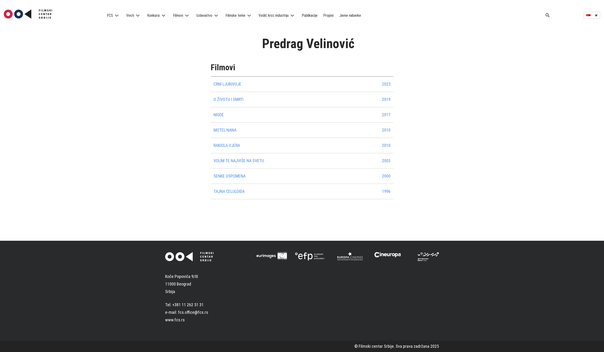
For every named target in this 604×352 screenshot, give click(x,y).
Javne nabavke (350, 15)
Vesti (130, 15)
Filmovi (178, 15)
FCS (110, 15)
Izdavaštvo (204, 15)
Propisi (328, 15)
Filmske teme (235, 15)
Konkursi (153, 15)
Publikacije (310, 15)
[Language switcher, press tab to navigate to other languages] (592, 15)
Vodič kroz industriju (274, 15)
